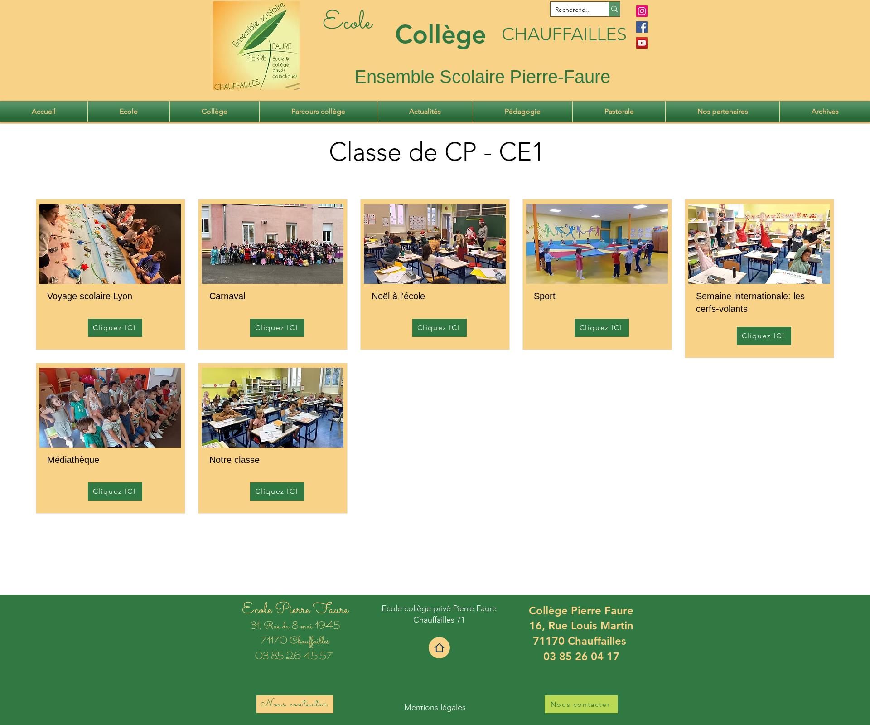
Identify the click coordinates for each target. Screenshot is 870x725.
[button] (128, 111)
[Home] (439, 647)
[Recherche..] (614, 9)
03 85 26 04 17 (581, 656)
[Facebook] (642, 27)
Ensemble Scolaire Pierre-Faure (482, 77)
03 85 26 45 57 (295, 657)
